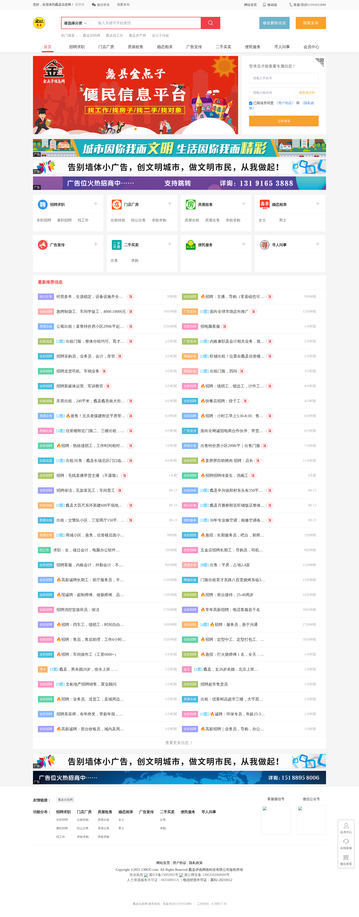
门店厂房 (106, 47)
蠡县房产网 (137, 35)
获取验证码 (307, 92)
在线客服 (346, 848)
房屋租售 (135, 47)
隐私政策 (196, 863)
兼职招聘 (64, 220)
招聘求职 (77, 47)
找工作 (83, 220)
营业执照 (136, 875)
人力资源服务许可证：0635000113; (153, 880)
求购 (134, 260)
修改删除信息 (274, 23)
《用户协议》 (285, 103)
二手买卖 (223, 47)
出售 (114, 260)
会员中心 (311, 47)
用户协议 (179, 863)
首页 (48, 47)
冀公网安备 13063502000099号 (206, 875)
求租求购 (159, 220)
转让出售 (138, 220)
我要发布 (123, 4)
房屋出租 (192, 220)
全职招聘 (44, 220)
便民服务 (253, 47)
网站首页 (250, 5)
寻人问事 (282, 47)
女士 (262, 220)
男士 (282, 220)
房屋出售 (212, 220)
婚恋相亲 (165, 47)
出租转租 (118, 220)
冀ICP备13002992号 (163, 875)
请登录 (79, 4)
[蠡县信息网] (39, 23)
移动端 (272, 5)
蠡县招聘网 (91, 35)
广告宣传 (194, 47)
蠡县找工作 (114, 35)
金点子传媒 (160, 35)
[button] (135, 129)
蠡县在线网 (65, 799)
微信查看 (346, 864)
